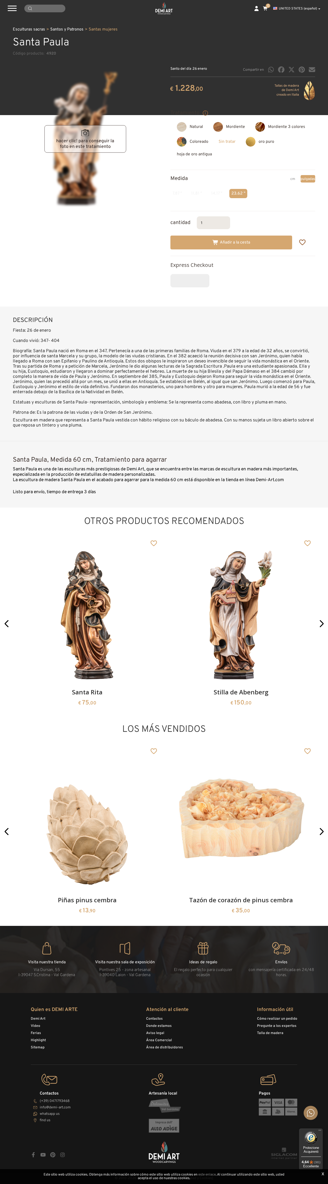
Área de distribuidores (164, 1047)
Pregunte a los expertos (276, 1026)
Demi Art (38, 1019)
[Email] (312, 69)
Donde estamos (159, 1026)
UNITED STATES (298, 9)
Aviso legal (155, 1033)
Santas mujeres (103, 29)
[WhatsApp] (271, 69)
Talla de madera (270, 1033)
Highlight (38, 1040)
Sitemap (38, 1047)
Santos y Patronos (67, 29)
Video (35, 1026)
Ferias (36, 1033)
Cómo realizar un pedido (277, 1019)
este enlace (207, 1174)
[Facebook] (281, 69)
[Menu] (320, 1131)
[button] (6, 623)
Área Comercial (159, 1040)
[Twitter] (291, 69)
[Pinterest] (302, 69)
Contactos (154, 1019)
